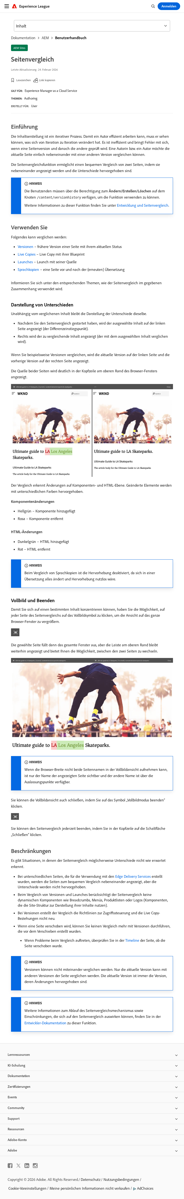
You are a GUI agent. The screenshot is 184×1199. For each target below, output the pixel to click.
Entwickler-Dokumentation (45, 1022)
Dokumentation (23, 37)
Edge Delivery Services (133, 876)
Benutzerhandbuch (70, 37)
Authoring (30, 98)
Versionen (25, 246)
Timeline (132, 940)
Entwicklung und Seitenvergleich (142, 205)
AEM (45, 37)
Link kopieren (47, 80)
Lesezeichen (23, 80)
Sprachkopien (28, 269)
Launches (25, 261)
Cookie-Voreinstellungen (27, 1188)
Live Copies (26, 254)
